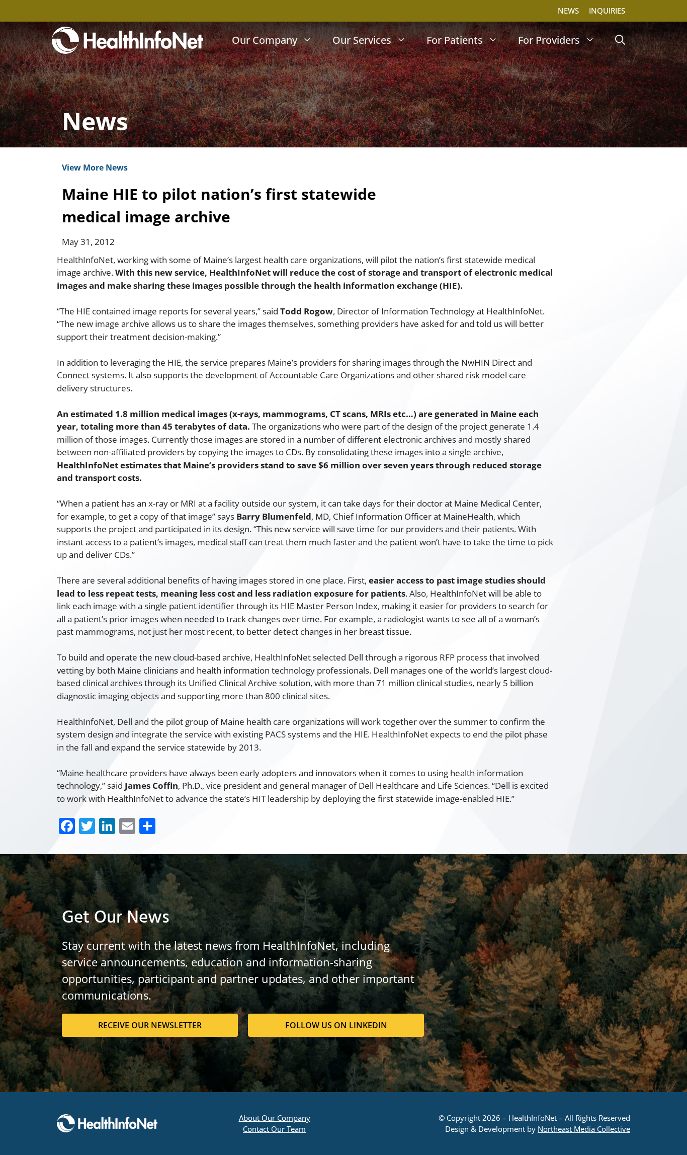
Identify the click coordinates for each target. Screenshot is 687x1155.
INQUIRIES (607, 11)
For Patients (454, 40)
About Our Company (274, 1118)
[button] (620, 40)
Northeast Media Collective (584, 1129)
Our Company (264, 40)
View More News (95, 167)
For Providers (549, 40)
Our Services (361, 40)
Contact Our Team (274, 1129)
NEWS (568, 11)
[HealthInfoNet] (127, 40)
